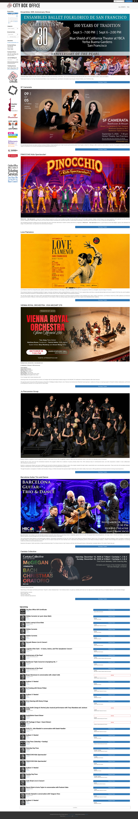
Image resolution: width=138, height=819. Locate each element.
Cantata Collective (28, 551)
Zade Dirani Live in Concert (35, 781)
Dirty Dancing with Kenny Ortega (37, 701)
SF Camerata (26, 87)
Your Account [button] (128, 1)
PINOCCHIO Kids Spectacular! (33, 154)
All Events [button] (122, 7)
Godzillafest (28, 716)
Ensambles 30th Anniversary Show (35, 12)
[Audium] (13, 90)
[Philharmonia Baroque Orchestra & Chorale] (13, 143)
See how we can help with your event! (12, 69)
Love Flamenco (27, 232)
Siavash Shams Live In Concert (36, 642)
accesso (86, 814)
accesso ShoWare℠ (71, 814)
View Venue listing (13, 36)
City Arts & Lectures (29, 676)
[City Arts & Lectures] (13, 125)
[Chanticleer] (13, 116)
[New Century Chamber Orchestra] (13, 135)
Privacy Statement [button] (68, 816)
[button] (17, 13)
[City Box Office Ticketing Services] (13, 171)
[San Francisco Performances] (13, 155)
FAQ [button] (128, 7)
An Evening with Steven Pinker (36, 688)
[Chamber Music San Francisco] (13, 104)
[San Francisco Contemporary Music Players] (13, 150)
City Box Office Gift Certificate (36, 609)
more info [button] (27, 625)
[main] (69, 410)
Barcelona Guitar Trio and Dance (34, 477)
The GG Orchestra (29, 650)
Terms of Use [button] (75, 816)
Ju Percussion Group (29, 391)
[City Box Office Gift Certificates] (13, 77)
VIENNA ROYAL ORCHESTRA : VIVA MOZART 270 (41, 305)
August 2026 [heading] (13, 13)
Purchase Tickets (102, 82)
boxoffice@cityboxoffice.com (12, 42)
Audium (27, 617)
